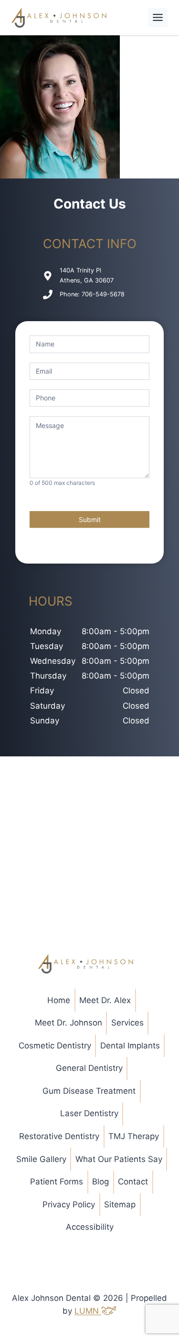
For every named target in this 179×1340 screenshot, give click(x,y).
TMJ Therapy (133, 1136)
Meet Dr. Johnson (68, 1022)
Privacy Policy (68, 1204)
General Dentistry (89, 1068)
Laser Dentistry (89, 1113)
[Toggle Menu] (158, 17)
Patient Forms (56, 1181)
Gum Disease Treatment (89, 1091)
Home (58, 1000)
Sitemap (120, 1204)
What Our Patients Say (118, 1159)
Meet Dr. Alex (105, 1000)
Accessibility (90, 1227)
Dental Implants (130, 1045)
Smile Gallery (41, 1159)
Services (127, 1022)
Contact (133, 1181)
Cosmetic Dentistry (55, 1045)
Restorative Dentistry (59, 1136)
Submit (90, 519)
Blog (100, 1181)
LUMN (87, 1311)
